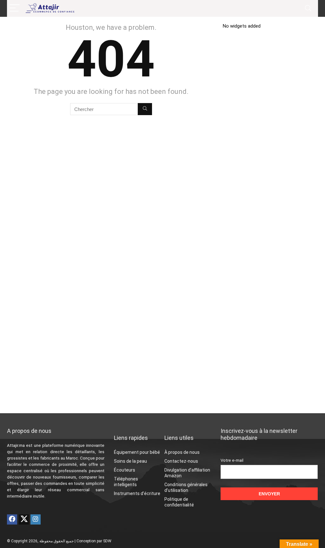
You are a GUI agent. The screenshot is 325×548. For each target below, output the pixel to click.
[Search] (308, 8)
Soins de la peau (130, 461)
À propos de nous (182, 452)
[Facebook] (12, 519)
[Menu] (14, 8)
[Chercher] (145, 109)
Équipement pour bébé (137, 452)
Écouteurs (124, 470)
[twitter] (24, 519)
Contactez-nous (181, 461)
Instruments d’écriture (137, 493)
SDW (107, 541)
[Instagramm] (35, 519)
